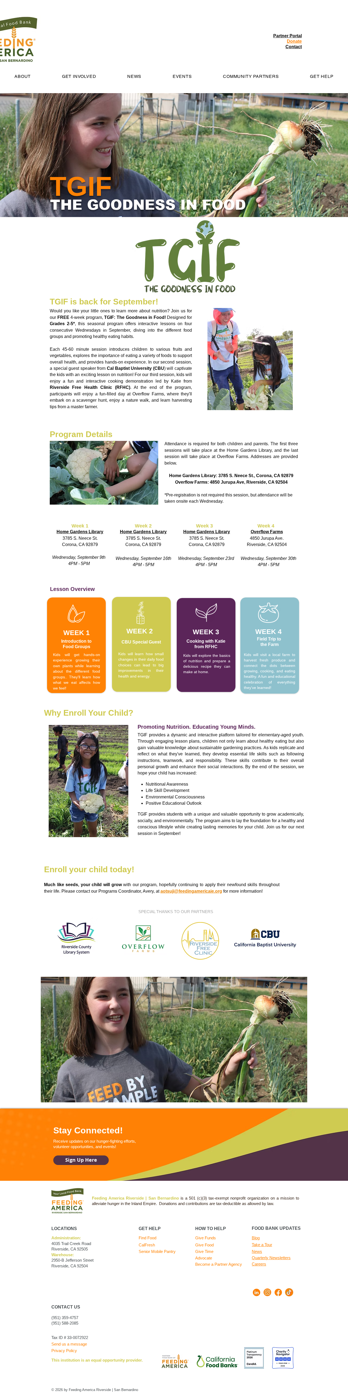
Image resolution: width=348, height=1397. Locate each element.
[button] (134, 76)
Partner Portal (287, 35)
